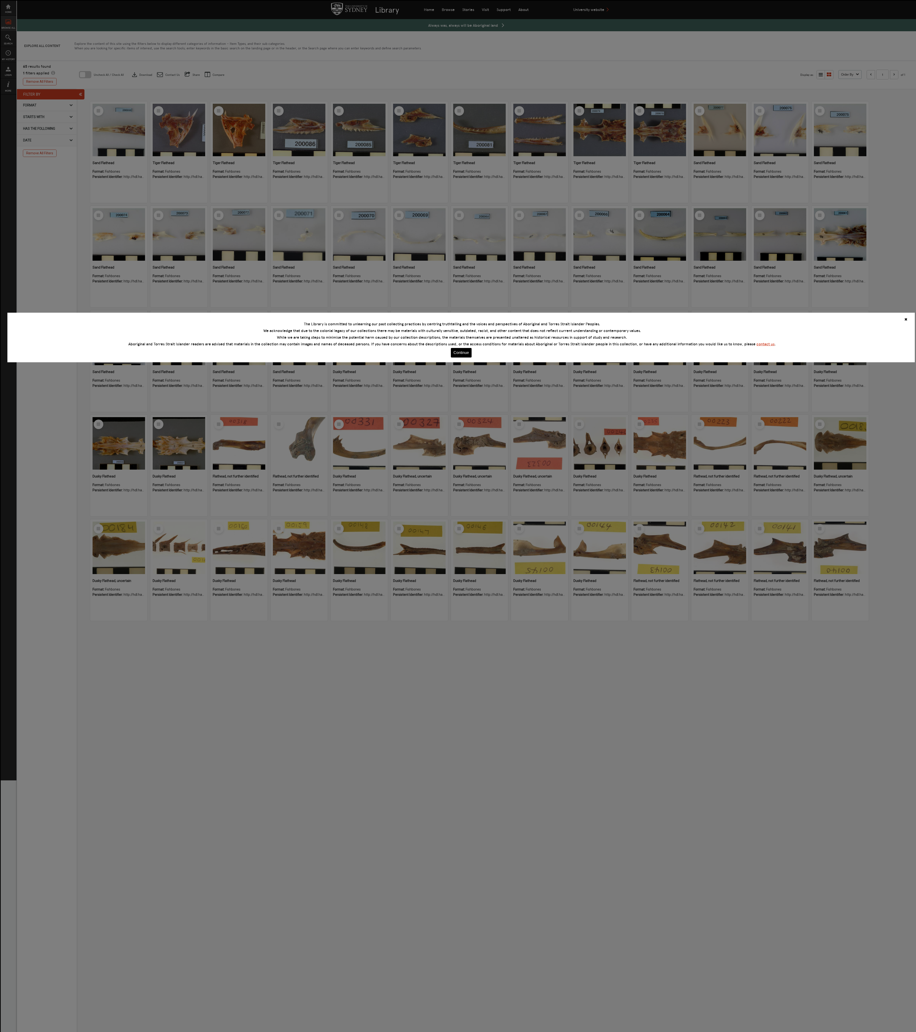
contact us (765, 344)
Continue (461, 353)
